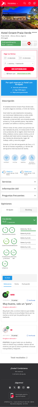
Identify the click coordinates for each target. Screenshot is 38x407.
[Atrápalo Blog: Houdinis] (10, 387)
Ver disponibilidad (19, 69)
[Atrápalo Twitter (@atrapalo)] (14, 388)
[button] (34, 10)
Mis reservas (19, 371)
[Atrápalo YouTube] (28, 388)
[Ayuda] (29, 3)
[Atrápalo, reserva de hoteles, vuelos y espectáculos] (3, 3)
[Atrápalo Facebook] (19, 388)
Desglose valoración (9, 307)
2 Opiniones (9, 44)
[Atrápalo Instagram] (23, 388)
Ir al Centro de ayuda (19, 374)
